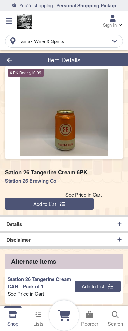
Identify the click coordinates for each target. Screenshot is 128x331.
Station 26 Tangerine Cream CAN (39, 282)
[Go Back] (19, 60)
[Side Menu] (9, 21)
